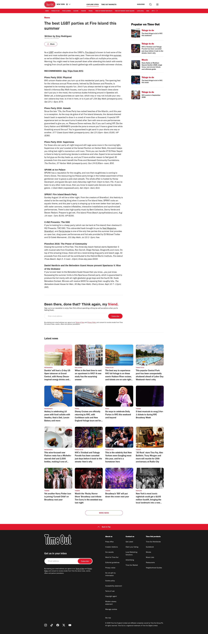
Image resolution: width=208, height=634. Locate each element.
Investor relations (111, 547)
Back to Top (106, 527)
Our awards (109, 552)
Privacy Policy (91, 322)
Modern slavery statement (110, 603)
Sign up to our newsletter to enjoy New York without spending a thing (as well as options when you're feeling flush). (81, 309)
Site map (108, 618)
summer (117, 56)
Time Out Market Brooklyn (103, 11)
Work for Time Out (111, 557)
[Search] (150, 4)
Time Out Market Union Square (124, 11)
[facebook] (57, 625)
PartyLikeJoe (64, 232)
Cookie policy (110, 581)
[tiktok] (51, 625)
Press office (109, 542)
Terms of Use (80, 322)
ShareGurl (49, 232)
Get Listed (129, 542)
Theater (83, 11)
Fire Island (90, 53)
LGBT (51, 53)
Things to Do (55, 11)
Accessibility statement (113, 586)
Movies (148, 552)
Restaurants (150, 563)
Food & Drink (66, 11)
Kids (147, 11)
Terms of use (110, 591)
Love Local (140, 11)
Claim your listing (132, 547)
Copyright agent (111, 596)
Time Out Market (132, 565)
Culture (75, 11)
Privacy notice (110, 568)
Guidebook (150, 547)
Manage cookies (111, 609)
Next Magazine (109, 229)
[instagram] (45, 625)
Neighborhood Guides (154, 568)
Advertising (130, 560)
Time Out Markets (108, 5)
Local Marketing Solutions (131, 553)
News (47, 11)
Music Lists (150, 557)
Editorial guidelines (112, 563)
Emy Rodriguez (64, 36)
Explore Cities (93, 5)
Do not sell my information (110, 574)
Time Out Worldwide (153, 542)
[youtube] (70, 625)
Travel (91, 11)
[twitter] (64, 625)
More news (104, 513)
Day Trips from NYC (73, 71)
